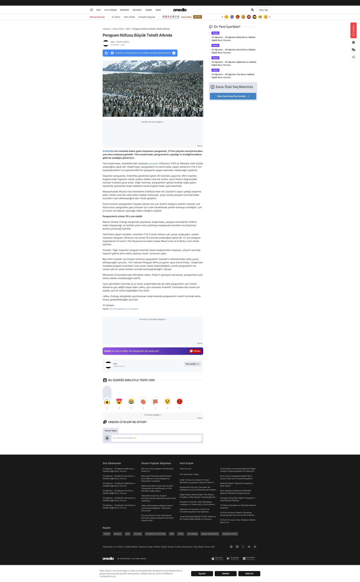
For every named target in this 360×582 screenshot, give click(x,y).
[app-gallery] (249, 558)
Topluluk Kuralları (146, 547)
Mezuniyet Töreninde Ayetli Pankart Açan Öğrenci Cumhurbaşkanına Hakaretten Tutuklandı (156, 478)
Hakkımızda (108, 547)
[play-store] (234, 558)
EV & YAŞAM (110, 10)
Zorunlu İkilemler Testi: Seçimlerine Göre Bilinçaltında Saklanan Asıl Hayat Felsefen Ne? (157, 518)
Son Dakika (192, 534)
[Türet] (236, 17)
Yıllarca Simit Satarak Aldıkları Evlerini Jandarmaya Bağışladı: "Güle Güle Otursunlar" (157, 508)
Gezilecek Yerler (230, 534)
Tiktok (180, 534)
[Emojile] (253, 17)
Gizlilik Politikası (131, 547)
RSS (213, 547)
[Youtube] (249, 546)
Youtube (137, 534)
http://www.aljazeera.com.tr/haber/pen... (124, 309)
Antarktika (108, 151)
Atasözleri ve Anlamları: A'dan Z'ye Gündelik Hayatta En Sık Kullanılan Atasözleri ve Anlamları (194, 511)
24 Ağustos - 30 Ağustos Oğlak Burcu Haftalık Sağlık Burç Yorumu (234, 63)
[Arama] (252, 10)
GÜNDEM (124, 10)
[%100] (225, 17)
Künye (208, 547)
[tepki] (107, 401)
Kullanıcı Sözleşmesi (184, 547)
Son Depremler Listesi (189, 474)
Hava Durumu (186, 469)
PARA (158, 10)
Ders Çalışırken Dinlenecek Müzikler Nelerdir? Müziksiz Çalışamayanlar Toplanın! (235, 493)
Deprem (117, 534)
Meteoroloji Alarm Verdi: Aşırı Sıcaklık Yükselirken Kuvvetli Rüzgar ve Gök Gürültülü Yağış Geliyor (157, 488)
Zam (128, 534)
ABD (130, 262)
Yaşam (215, 33)
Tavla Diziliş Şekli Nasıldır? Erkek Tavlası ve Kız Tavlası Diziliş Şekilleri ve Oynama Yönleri (198, 519)
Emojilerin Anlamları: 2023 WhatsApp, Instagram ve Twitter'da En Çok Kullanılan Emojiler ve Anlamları (197, 504)
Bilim (128, 29)
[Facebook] (237, 546)
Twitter (107, 534)
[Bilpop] (247, 17)
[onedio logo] (180, 10)
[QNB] (231, 17)
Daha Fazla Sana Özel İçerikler (231, 96)
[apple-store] (218, 558)
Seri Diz (197, 17)
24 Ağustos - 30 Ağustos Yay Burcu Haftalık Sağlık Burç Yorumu (233, 75)
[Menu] (91, 10)
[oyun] (259, 17)
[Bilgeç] (242, 17)
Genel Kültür (118, 29)
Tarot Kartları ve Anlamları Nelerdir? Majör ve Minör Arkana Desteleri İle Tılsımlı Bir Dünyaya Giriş (238, 471)
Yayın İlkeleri (198, 547)
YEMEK (148, 10)
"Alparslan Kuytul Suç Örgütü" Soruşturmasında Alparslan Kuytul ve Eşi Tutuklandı (158, 498)
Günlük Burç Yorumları (155, 534)
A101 (172, 534)
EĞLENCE (137, 10)
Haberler (107, 29)
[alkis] (264, 17)
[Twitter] (243, 546)
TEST (98, 10)
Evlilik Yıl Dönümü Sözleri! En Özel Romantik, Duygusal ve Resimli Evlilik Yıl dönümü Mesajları (197, 482)
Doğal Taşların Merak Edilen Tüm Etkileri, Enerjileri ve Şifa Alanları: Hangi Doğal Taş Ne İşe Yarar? (197, 497)
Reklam (157, 547)
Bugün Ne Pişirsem (210, 534)
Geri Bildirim (118, 547)
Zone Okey (186, 17)
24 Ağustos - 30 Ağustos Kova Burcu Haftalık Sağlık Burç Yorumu (234, 51)
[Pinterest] (255, 546)
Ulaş (120, 42)
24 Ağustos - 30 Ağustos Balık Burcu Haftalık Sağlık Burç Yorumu (233, 38)
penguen (153, 163)
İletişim (164, 547)
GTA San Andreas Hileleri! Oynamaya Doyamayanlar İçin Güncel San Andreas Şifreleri (237, 515)
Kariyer (171, 547)
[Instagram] (231, 546)
